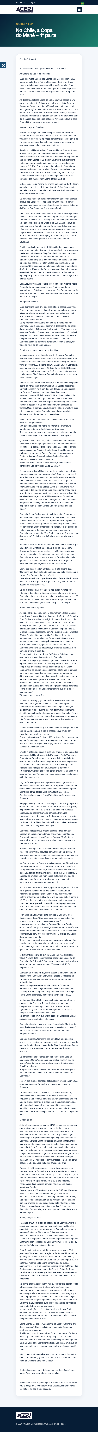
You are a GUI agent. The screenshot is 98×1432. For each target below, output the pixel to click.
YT (25, 3)
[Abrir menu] (79, 9)
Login (32, 3)
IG (17, 3)
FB (21, 3)
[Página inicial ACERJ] (25, 9)
